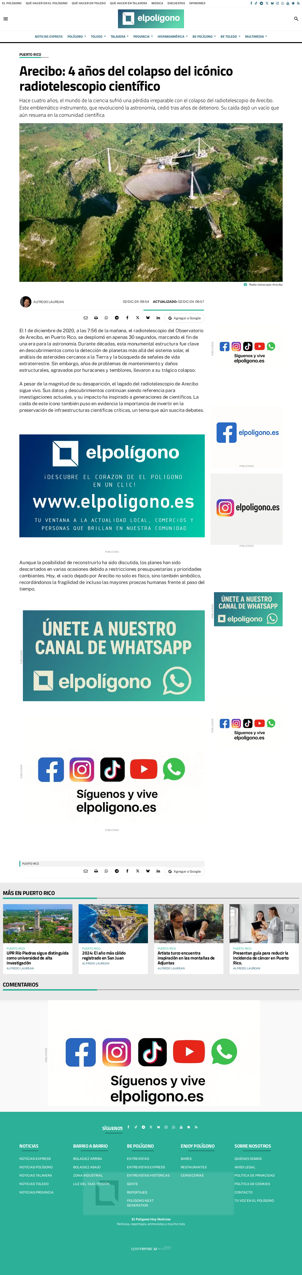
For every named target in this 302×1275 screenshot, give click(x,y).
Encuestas (176, 3)
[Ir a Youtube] (287, 3)
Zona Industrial (88, 1175)
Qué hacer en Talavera (128, 3)
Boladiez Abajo (87, 1167)
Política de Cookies (252, 1184)
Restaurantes (194, 1167)
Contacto (243, 1192)
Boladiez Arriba (87, 1159)
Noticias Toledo (34, 1184)
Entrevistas (138, 1159)
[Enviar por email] (85, 318)
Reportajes (137, 1192)
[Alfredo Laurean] (25, 302)
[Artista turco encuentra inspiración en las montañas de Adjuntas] (188, 923)
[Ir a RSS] (298, 3)
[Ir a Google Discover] (293, 3)
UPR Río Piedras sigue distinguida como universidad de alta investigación (37, 957)
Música (157, 3)
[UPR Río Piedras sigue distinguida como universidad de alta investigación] (37, 923)
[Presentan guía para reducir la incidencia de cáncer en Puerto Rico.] (264, 923)
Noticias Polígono (36, 1167)
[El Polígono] (151, 18)
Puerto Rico (30, 54)
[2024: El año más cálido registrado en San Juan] (113, 923)
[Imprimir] (96, 318)
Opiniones (197, 3)
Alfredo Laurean (48, 302)
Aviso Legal (245, 1167)
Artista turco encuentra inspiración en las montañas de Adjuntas (186, 957)
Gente (132, 1184)
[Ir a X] (266, 3)
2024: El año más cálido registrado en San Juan (104, 955)
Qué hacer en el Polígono (46, 3)
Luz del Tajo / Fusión (91, 1184)
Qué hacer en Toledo (89, 3)
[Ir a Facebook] (251, 3)
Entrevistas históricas (148, 1175)
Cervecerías (192, 1175)
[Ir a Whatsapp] (282, 3)
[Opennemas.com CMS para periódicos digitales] (151, 1248)
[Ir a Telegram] (261, 3)
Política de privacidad (255, 1175)
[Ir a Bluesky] (272, 3)
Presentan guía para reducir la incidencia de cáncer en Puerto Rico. (261, 957)
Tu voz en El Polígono (254, 1200)
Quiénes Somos (248, 1159)
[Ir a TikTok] (256, 3)
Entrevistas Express (146, 1167)
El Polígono (11, 3)
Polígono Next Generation (140, 1203)
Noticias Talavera (35, 1175)
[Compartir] (106, 318)
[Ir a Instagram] (277, 3)
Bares (186, 1159)
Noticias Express (35, 1159)
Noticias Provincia (36, 1192)
